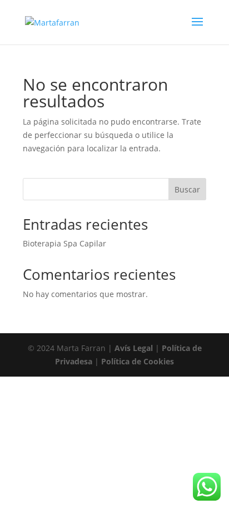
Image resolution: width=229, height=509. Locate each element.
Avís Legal (133, 348)
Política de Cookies (137, 361)
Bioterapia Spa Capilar (64, 243)
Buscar (187, 189)
